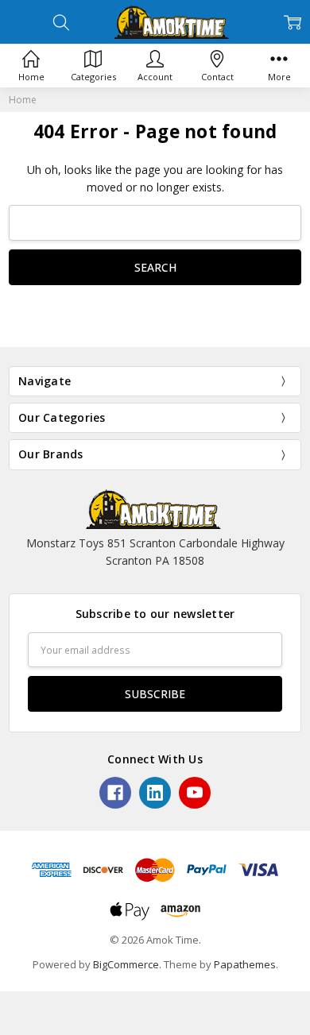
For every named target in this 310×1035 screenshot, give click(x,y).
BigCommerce (126, 964)
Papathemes (245, 964)
